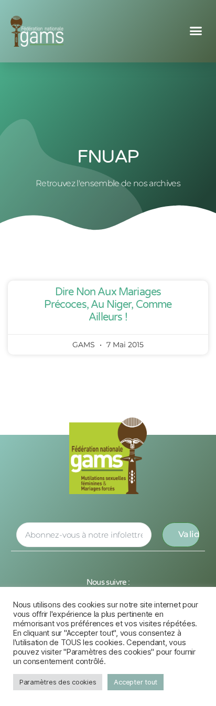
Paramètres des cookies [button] (57, 682)
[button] (196, 31)
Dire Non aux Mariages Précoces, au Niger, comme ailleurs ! (107, 305)
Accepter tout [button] (135, 682)
